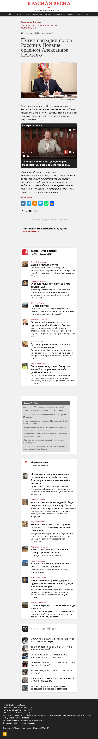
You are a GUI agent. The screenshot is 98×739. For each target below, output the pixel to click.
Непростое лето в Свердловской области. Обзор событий (50, 565)
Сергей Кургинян (39, 262)
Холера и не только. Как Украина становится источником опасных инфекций (50, 527)
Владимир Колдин (39, 319)
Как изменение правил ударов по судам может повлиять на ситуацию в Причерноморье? (52, 583)
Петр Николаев (38, 499)
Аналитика (37, 14)
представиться (30, 231)
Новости (18, 14)
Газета (71, 14)
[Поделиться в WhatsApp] (46, 203)
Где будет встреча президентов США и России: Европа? (53, 664)
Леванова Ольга (38, 602)
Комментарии (59, 14)
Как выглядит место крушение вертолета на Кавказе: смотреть (49, 687)
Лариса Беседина (39, 363)
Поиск (87, 14)
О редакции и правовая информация (19, 723)
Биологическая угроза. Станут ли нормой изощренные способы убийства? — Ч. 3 (50, 369)
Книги (79, 14)
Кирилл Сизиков (38, 577)
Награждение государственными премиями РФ (39, 26)
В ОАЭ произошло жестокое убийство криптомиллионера (52, 640)
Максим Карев (37, 303)
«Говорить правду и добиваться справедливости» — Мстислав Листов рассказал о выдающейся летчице (50, 479)
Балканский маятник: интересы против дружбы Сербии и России (50, 324)
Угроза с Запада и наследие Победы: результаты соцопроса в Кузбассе (52, 504)
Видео (27, 14)
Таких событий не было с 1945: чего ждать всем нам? (51, 648)
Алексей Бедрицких (39, 547)
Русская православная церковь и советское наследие (50, 346)
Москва (28, 197)
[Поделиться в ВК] (23, 203)
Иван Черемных (38, 561)
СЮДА (35, 728)
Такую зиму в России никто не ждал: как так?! (51, 671)
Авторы (48, 14)
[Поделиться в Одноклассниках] (34, 203)
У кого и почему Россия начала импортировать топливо (49, 551)
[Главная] (49, 6)
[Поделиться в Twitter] (40, 203)
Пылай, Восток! (40, 305)
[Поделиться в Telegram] (29, 203)
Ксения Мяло (37, 341)
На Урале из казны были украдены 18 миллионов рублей (52, 679)
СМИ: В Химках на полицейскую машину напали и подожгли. (49, 656)
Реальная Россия (31, 22)
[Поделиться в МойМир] (52, 203)
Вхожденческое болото (44, 264)
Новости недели (38, 281)
